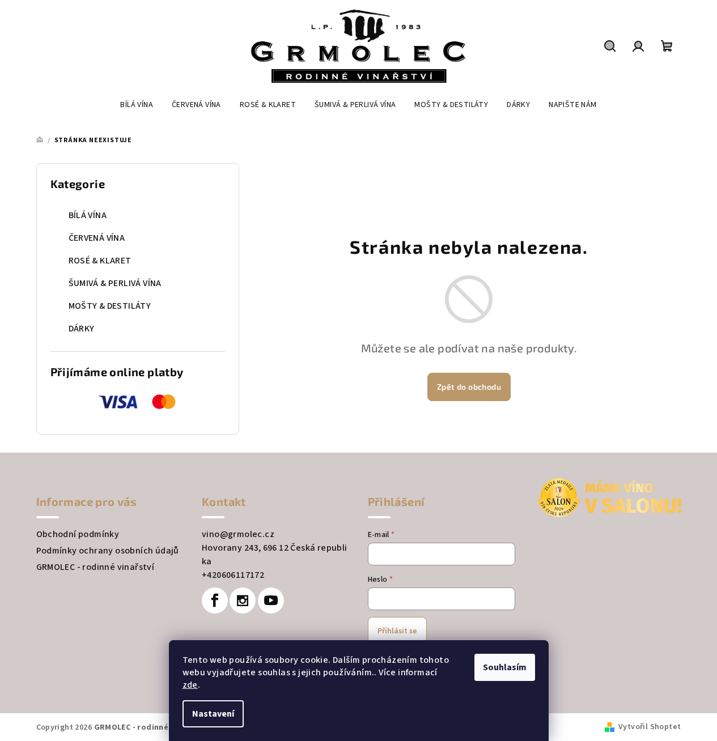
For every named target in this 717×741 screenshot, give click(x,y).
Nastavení (213, 714)
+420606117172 (233, 575)
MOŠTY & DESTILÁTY (110, 306)
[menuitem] (136, 105)
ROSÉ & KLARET (100, 260)
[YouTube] (271, 600)
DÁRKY (82, 328)
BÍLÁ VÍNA (88, 215)
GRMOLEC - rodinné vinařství (95, 567)
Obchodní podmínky (78, 534)
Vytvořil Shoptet (649, 727)
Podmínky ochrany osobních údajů (107, 550)
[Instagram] (243, 600)
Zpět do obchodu (469, 386)
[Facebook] (215, 600)
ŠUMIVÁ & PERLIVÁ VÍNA (115, 283)
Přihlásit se (397, 631)
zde (190, 685)
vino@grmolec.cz (238, 534)
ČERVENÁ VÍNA (97, 238)
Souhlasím (505, 667)
